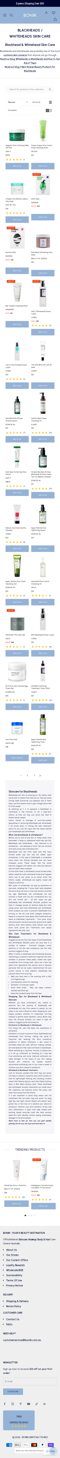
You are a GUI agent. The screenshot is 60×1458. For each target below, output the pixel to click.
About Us (11, 1249)
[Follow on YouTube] (28, 1403)
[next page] (40, 775)
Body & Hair (43, 1239)
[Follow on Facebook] (4, 1403)
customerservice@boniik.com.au (22, 1340)
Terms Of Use (14, 1280)
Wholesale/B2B (14, 1270)
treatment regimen (36, 957)
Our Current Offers (17, 1260)
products (28, 1020)
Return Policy (13, 1306)
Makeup (32, 1239)
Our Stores (12, 1254)
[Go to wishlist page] (53, 12)
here (41, 1124)
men (32, 891)
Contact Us (12, 1319)
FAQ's (9, 1324)
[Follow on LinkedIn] (44, 1403)
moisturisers (38, 1014)
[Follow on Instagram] (12, 1403)
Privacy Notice (14, 1285)
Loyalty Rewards (15, 1265)
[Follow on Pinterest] (20, 1403)
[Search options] (50, 89)
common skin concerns (15, 55)
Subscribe (13, 1391)
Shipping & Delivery (17, 1301)
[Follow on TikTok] (36, 1403)
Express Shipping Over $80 (30, 3)
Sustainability (14, 1275)
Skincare (22, 1239)
